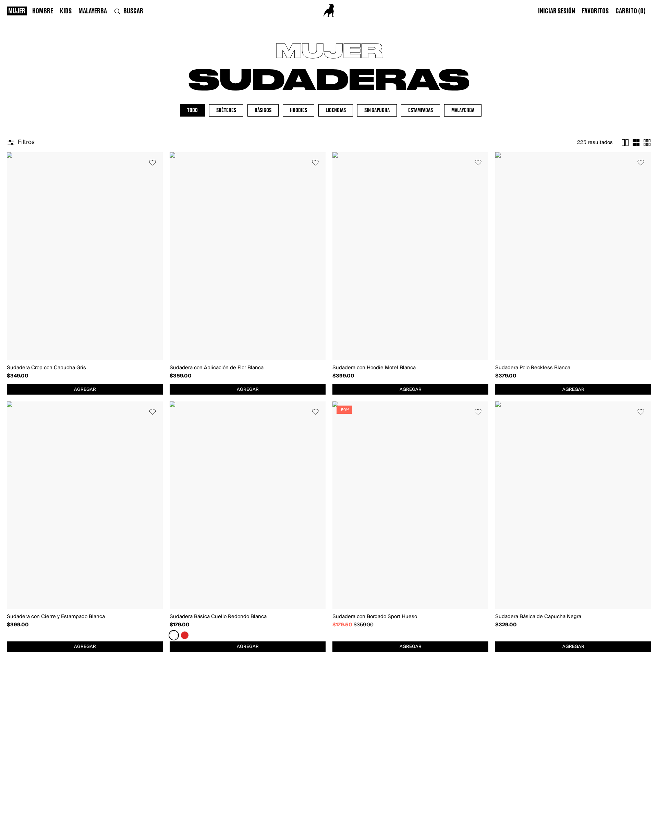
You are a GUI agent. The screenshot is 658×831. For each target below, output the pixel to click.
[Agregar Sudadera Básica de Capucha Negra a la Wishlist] (641, 412)
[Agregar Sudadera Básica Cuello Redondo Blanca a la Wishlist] (315, 412)
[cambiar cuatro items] (636, 142)
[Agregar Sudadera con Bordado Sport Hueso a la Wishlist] (478, 412)
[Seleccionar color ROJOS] (185, 635)
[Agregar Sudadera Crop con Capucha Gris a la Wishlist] (152, 162)
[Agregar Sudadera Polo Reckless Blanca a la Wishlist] (641, 162)
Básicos (263, 110)
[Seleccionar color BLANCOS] (174, 635)
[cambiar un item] (625, 142)
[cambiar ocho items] (647, 142)
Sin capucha (377, 110)
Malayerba (462, 110)
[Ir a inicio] (329, 10)
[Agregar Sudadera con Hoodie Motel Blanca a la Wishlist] (478, 162)
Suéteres (226, 110)
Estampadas (420, 110)
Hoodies (298, 110)
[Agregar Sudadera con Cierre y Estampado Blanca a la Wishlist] (152, 412)
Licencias (336, 110)
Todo (192, 110)
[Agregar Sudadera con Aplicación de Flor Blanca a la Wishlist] (315, 162)
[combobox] (85, 389)
